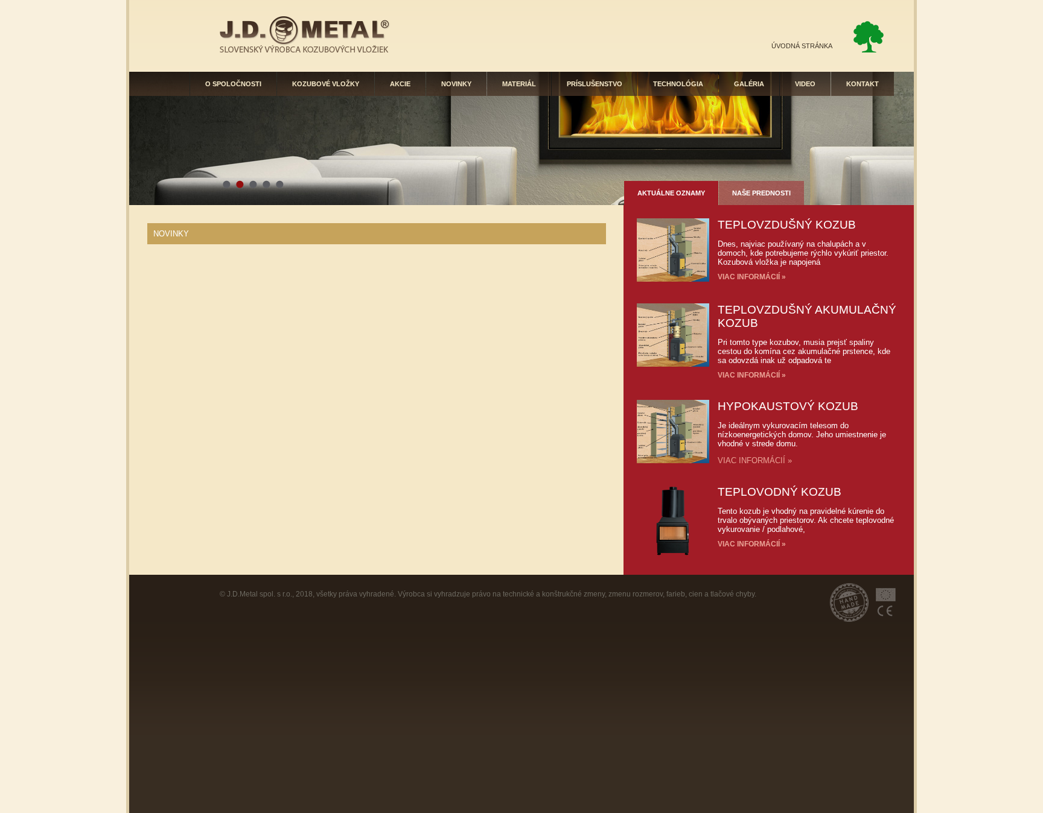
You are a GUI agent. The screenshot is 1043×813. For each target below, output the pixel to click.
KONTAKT (862, 83)
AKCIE (400, 83)
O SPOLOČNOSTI (233, 83)
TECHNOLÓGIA (678, 83)
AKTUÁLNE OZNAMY (671, 193)
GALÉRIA (749, 83)
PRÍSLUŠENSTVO (594, 83)
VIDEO (805, 83)
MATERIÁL (519, 83)
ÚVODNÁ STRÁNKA (801, 45)
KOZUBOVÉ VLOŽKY (325, 83)
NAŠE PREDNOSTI (761, 193)
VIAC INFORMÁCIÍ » (752, 277)
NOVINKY (456, 83)
